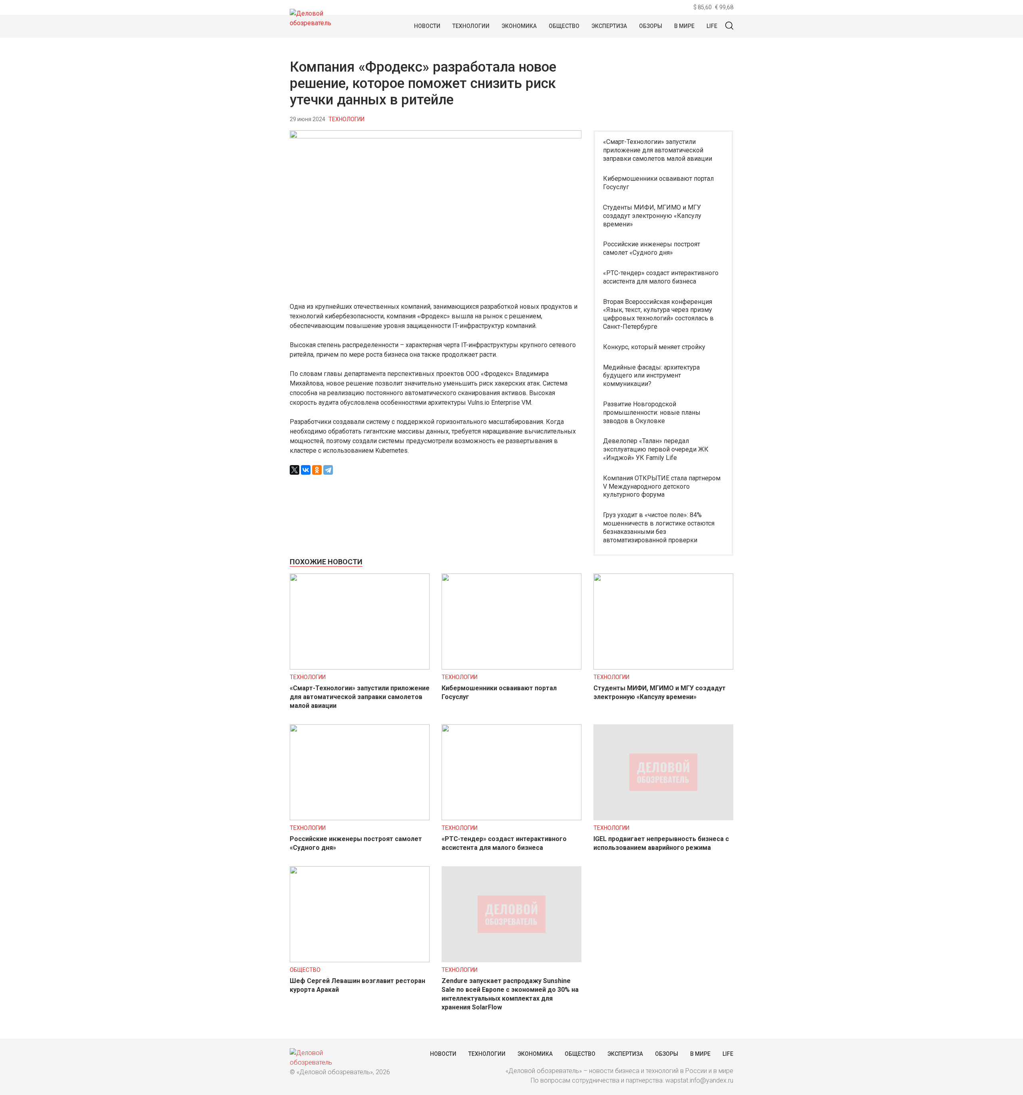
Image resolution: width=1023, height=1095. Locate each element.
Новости (427, 26)
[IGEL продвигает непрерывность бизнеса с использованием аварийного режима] (663, 818)
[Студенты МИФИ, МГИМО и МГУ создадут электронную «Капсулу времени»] (663, 667)
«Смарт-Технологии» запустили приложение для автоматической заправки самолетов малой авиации (657, 150)
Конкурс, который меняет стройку (654, 347)
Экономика (519, 26)
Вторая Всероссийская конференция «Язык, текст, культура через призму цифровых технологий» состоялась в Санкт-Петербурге (658, 314)
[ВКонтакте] (305, 470)
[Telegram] (328, 470)
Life (712, 26)
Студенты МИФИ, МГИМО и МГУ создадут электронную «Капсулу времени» (652, 216)
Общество (564, 26)
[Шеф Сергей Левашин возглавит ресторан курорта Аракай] (360, 960)
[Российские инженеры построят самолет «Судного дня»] (360, 818)
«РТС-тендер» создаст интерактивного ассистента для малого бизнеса (660, 277)
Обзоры (650, 26)
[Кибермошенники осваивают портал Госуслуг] (511, 667)
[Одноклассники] (317, 470)
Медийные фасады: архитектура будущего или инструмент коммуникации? (651, 376)
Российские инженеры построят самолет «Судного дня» (651, 248)
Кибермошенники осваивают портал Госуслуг (658, 183)
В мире (684, 26)
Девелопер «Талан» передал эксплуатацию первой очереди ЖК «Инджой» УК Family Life (656, 449)
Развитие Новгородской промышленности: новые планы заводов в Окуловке (652, 412)
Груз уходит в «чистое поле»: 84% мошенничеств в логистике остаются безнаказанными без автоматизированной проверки (659, 527)
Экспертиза (609, 26)
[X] (294, 470)
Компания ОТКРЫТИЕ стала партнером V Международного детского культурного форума (661, 486)
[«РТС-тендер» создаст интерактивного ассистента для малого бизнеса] (511, 818)
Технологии (471, 26)
